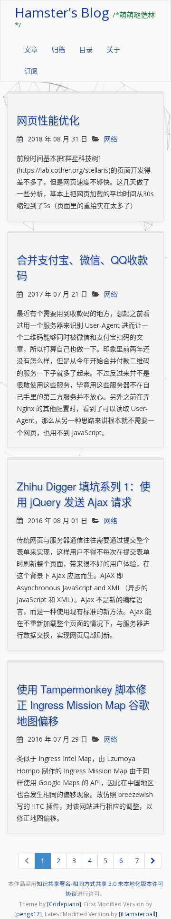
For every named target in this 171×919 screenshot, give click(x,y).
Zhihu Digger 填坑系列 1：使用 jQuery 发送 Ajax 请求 (83, 493)
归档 (58, 49)
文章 (31, 49)
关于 (113, 49)
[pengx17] (28, 914)
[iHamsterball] (138, 914)
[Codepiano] (64, 904)
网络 (110, 138)
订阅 (31, 70)
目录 (86, 49)
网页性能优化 (48, 119)
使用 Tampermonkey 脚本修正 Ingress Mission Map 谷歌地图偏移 (83, 704)
